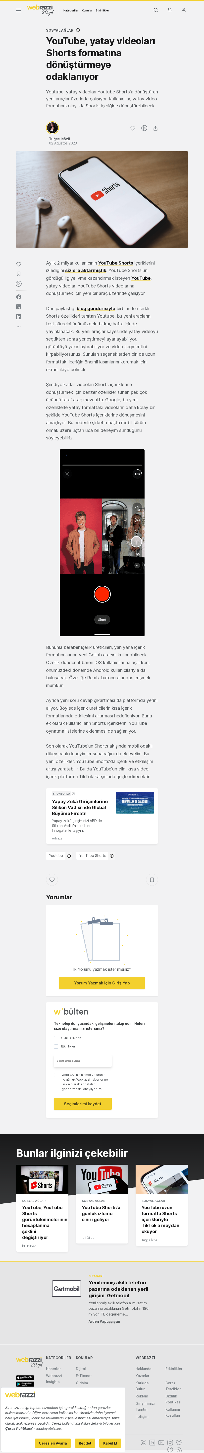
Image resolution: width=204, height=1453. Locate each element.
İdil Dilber (29, 1246)
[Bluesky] (179, 1442)
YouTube (141, 278)
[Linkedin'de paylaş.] (18, 316)
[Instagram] (170, 1442)
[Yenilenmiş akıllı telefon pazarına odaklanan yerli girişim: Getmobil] (66, 1288)
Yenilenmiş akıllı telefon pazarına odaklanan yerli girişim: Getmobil (118, 1289)
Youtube (56, 855)
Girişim (82, 1383)
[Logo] (40, 9)
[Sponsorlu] (135, 802)
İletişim (142, 1416)
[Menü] (18, 11)
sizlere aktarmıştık (85, 270)
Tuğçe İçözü (150, 1240)
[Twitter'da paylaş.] (18, 306)
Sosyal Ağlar (59, 30)
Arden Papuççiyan (104, 1321)
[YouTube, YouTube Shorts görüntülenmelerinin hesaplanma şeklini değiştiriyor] (42, 1179)
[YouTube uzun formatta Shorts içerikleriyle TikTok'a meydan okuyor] (162, 1179)
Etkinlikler (102, 10)
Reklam (142, 1396)
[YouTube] (161, 1442)
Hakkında (143, 1369)
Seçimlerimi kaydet (83, 1103)
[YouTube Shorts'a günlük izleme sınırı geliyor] (102, 1179)
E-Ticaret (84, 1376)
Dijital (81, 1369)
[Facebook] (170, 1449)
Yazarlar (142, 1376)
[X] (143, 1442)
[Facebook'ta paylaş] (18, 296)
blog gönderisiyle (96, 308)
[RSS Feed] (178, 1449)
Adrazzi (57, 838)
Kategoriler (70, 10)
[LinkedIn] (152, 1442)
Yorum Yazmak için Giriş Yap (102, 982)
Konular (87, 10)
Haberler (53, 1369)
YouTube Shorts (115, 263)
